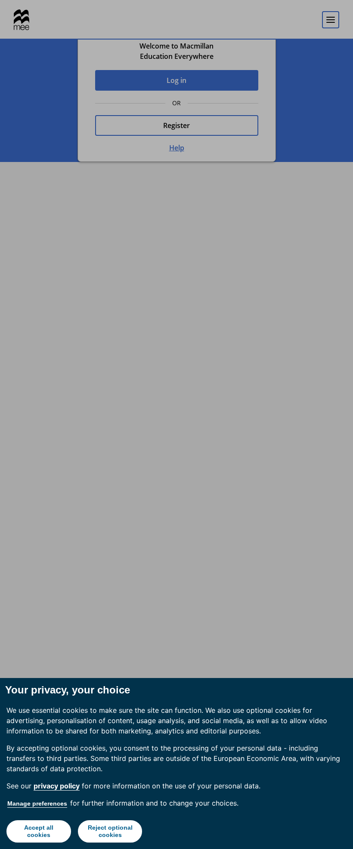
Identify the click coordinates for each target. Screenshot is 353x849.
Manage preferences (37, 803)
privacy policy (57, 786)
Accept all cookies (38, 831)
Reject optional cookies (110, 831)
